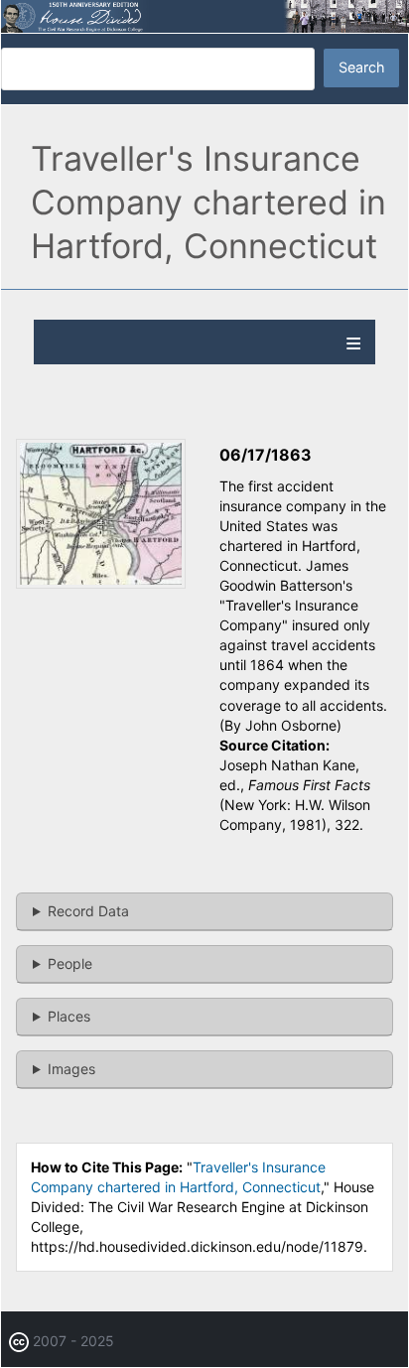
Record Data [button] (88, 910)
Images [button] (71, 1068)
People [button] (70, 963)
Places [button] (69, 1016)
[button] (101, 583)
